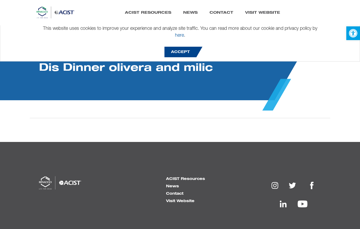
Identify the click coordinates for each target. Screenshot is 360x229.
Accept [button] (180, 52)
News (190, 12)
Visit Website (262, 12)
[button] (353, 33)
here (179, 35)
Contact (221, 12)
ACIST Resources (148, 12)
